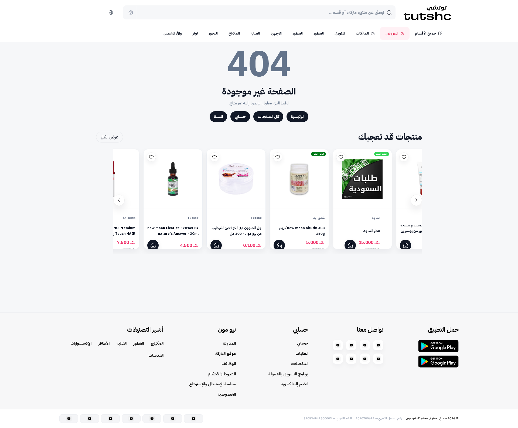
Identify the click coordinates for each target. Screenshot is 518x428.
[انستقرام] (365, 345)
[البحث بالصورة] (131, 12)
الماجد (376, 218)
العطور (318, 33)
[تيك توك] (365, 359)
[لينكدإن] (351, 359)
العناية (255, 33)
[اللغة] (111, 12)
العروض (392, 33)
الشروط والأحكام (222, 374)
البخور (213, 33)
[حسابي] (97, 12)
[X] (338, 359)
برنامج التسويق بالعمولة (288, 374)
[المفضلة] (403, 157)
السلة (218, 117)
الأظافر (104, 343)
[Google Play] (438, 346)
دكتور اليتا (319, 218)
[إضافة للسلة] (405, 245)
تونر (195, 33)
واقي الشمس (172, 33)
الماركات (362, 33)
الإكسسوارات (80, 343)
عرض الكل (109, 137)
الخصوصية (227, 394)
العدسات (155, 355)
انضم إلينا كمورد (294, 384)
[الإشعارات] (84, 12)
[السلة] (70, 12)
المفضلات (299, 364)
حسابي (240, 117)
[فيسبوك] (338, 345)
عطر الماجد (371, 230)
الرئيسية (297, 117)
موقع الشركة (225, 353)
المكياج (234, 33)
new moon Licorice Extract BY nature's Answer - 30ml (173, 230)
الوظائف (228, 364)
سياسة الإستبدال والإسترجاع (212, 384)
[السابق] (416, 200)
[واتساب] (378, 359)
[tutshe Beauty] (427, 12)
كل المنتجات (268, 117)
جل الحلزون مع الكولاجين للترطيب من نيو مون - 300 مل (237, 230)
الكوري (340, 33)
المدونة (229, 343)
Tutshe (256, 218)
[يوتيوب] (351, 345)
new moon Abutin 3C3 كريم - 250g (301, 230)
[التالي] (119, 200)
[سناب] (378, 345)
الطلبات (301, 353)
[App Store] (438, 361)
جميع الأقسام (425, 33)
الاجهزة (276, 33)
